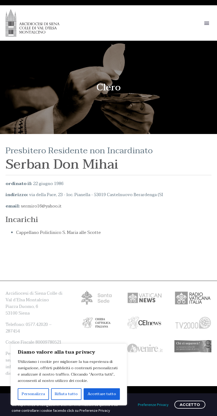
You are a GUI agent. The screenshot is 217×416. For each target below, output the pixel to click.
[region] (69, 374)
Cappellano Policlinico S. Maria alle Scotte (58, 232)
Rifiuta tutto (66, 394)
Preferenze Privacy (153, 404)
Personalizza (33, 394)
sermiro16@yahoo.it (41, 206)
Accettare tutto (102, 394)
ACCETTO (190, 404)
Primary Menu (206, 23)
